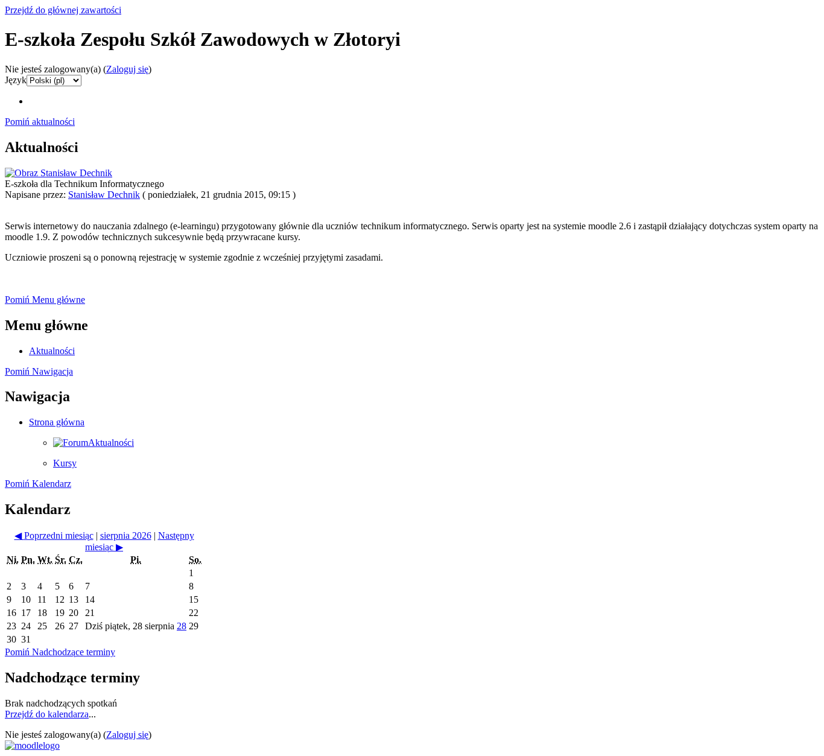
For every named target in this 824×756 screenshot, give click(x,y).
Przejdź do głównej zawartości (63, 10)
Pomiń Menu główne (45, 299)
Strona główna (56, 422)
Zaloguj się (127, 69)
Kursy (65, 463)
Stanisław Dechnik (104, 194)
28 (181, 626)
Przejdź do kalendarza (47, 714)
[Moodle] (32, 745)
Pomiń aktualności (40, 121)
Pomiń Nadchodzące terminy (60, 652)
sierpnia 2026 (125, 535)
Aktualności (52, 351)
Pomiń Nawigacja (39, 371)
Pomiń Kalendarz (38, 483)
